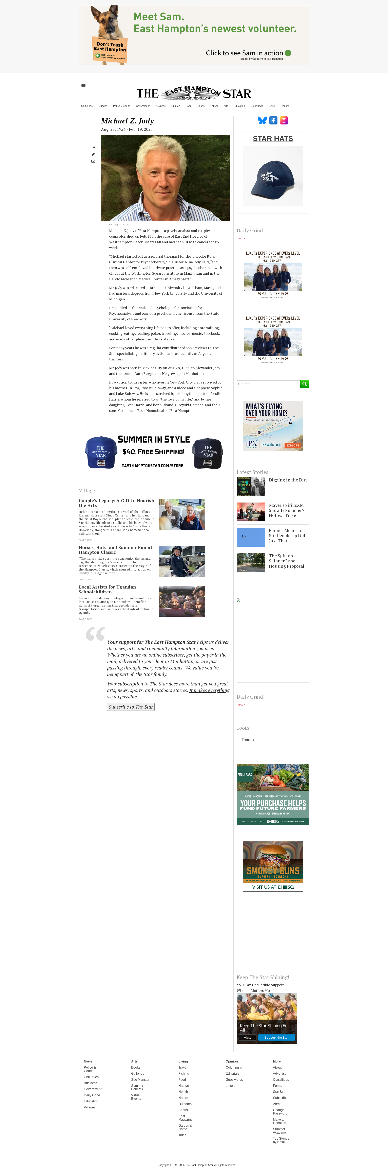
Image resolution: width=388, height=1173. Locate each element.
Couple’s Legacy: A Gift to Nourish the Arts (116, 503)
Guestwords (234, 1079)
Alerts (277, 1104)
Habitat (183, 1085)
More (277, 1061)
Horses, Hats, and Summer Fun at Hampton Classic (115, 550)
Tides (182, 1135)
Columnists (234, 1067)
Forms (277, 1085)
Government (143, 106)
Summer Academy (280, 1130)
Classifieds (257, 106)
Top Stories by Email (281, 1140)
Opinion (175, 106)
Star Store (280, 1091)
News (88, 1061)
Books (135, 1067)
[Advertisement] (273, 936)
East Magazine (185, 1117)
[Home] (194, 93)
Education (239, 106)
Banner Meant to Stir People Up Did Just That (287, 535)
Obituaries (87, 106)
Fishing (183, 1073)
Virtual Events (136, 1096)
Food (189, 106)
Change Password (280, 1111)
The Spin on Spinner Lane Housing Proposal (286, 560)
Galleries (137, 1073)
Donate (285, 106)
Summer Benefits (137, 1087)
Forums (248, 739)
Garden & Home (185, 1127)
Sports (201, 106)
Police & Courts (121, 106)
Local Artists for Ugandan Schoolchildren (107, 589)
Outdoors (185, 1104)
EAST (272, 106)
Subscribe (280, 1098)
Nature (183, 1098)
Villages (102, 106)
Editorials (232, 1073)
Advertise (280, 1073)
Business (160, 106)
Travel (182, 1067)
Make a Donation (279, 1121)
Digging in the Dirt (288, 479)
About (277, 1067)
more (240, 238)
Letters (214, 106)
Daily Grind (92, 1095)
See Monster (140, 1079)
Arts (226, 106)
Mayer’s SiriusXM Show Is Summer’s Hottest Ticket (287, 510)
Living (183, 1061)
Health (183, 1091)
